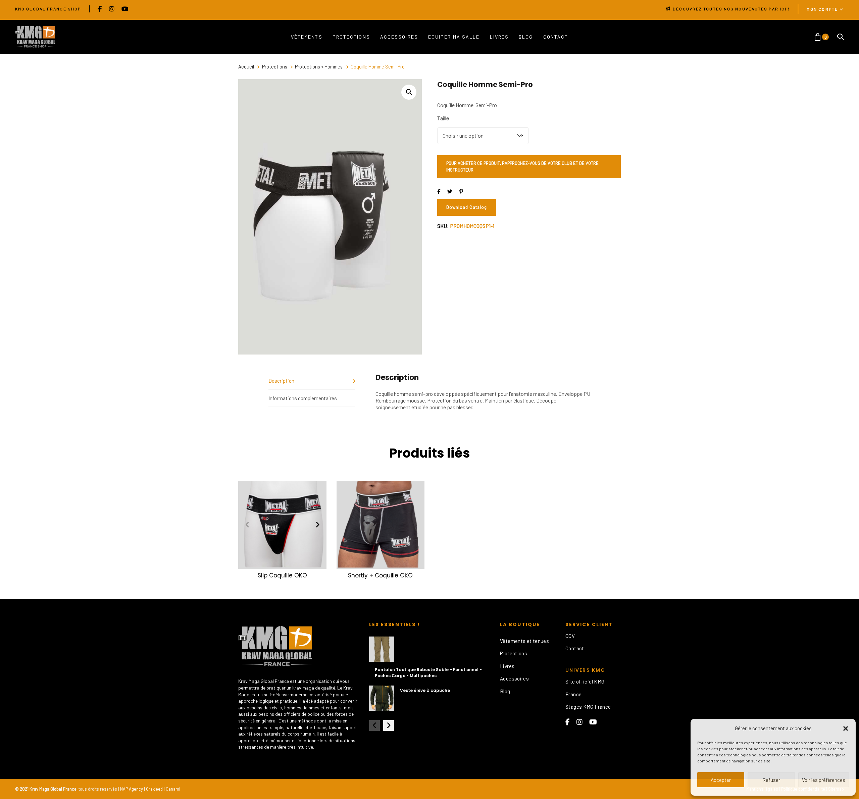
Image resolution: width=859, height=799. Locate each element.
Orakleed (154, 789)
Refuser (771, 780)
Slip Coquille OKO (282, 575)
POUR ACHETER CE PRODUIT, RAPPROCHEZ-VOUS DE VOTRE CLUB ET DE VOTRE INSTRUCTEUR (522, 166)
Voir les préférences (823, 780)
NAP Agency (131, 789)
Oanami (173, 789)
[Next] (317, 524)
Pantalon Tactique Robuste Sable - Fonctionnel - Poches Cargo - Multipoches (428, 672)
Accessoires (514, 678)
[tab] (311, 380)
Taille (443, 118)
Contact (574, 648)
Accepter (721, 780)
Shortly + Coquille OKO (380, 575)
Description (281, 381)
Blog (505, 691)
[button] (845, 728)
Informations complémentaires (302, 398)
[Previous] (247, 524)
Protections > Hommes (319, 66)
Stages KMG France (588, 707)
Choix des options (282, 559)
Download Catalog (466, 207)
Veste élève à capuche (425, 690)
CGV (570, 636)
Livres (507, 666)
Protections (274, 66)
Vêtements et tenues (524, 641)
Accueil (246, 66)
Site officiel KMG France (584, 687)
